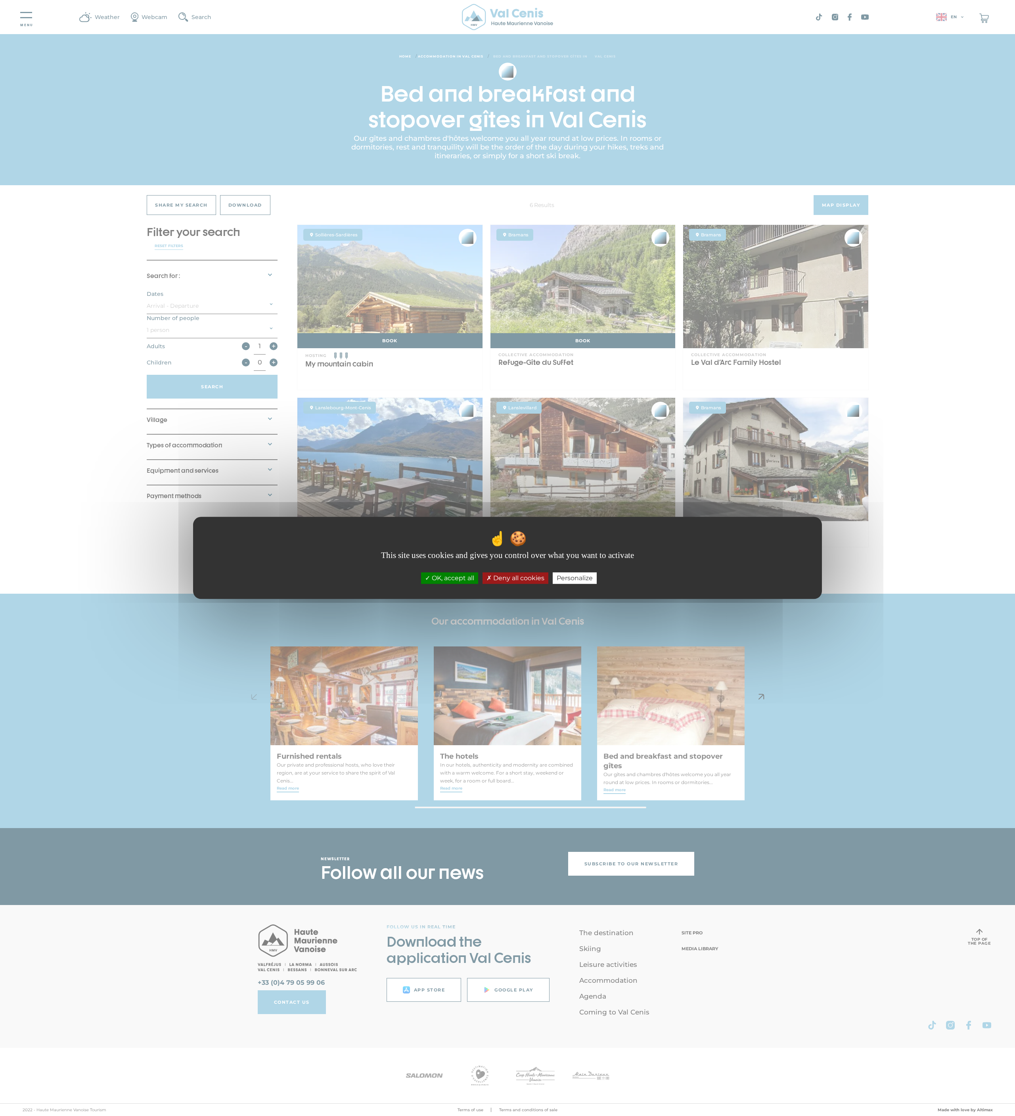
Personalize (575, 578)
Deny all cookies (518, 578)
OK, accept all (452, 578)
